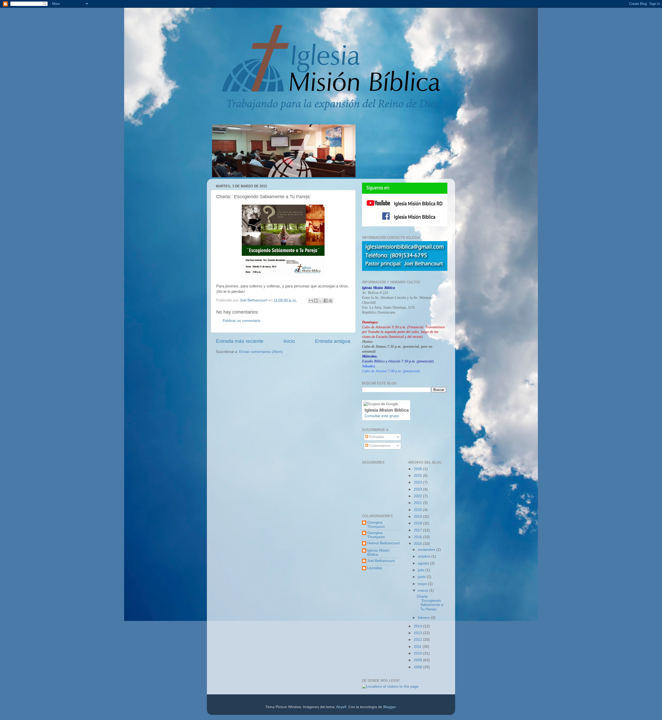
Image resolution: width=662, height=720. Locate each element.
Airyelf (341, 707)
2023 (418, 489)
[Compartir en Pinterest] (330, 300)
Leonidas (374, 568)
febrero (424, 618)
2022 (418, 496)
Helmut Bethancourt (383, 543)
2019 (418, 516)
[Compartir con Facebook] (325, 300)
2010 (418, 653)
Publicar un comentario (241, 321)
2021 (418, 503)
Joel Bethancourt (381, 561)
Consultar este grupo (382, 416)
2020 (418, 510)
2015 (418, 544)
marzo (423, 590)
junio (422, 577)
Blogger (389, 707)
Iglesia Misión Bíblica (378, 552)
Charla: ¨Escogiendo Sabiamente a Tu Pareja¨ (430, 603)
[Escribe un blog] (315, 300)
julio (421, 570)
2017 (418, 530)
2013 (418, 633)
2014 (418, 626)
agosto (424, 563)
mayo (423, 584)
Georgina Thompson (376, 525)
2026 (418, 469)
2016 (418, 537)
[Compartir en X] (320, 300)
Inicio (289, 341)
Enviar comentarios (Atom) (261, 352)
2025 (418, 476)
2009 (418, 660)
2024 (418, 482)
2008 (418, 667)
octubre (424, 556)
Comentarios (379, 446)
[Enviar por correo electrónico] (310, 300)
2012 (418, 640)
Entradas (376, 437)
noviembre (427, 550)
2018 (418, 523)
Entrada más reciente (240, 341)
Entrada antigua (332, 341)
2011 (418, 647)
